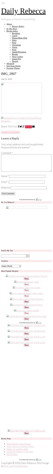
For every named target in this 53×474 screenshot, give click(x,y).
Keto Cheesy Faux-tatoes (18, 443)
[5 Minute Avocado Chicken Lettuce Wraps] (26, 276)
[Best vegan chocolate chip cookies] (26, 293)
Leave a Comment (10, 132)
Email (4, 181)
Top (3, 2)
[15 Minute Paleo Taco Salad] (26, 287)
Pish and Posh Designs (15, 465)
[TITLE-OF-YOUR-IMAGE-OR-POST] (26, 325)
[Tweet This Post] (21, 126)
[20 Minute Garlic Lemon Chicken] (26, 304)
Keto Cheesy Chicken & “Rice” (20, 446)
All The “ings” (12, 454)
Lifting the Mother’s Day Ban (20, 451)
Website (5, 187)
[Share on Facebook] (19, 126)
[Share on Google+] (23, 126)
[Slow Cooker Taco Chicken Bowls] (26, 299)
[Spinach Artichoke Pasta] (26, 281)
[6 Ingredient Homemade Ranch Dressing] (26, 316)
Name (5, 176)
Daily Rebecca (23, 11)
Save (29, 127)
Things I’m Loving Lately (17, 449)
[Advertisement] (21, 388)
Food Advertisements (26, 199)
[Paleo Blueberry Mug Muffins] (26, 310)
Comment (7, 152)
